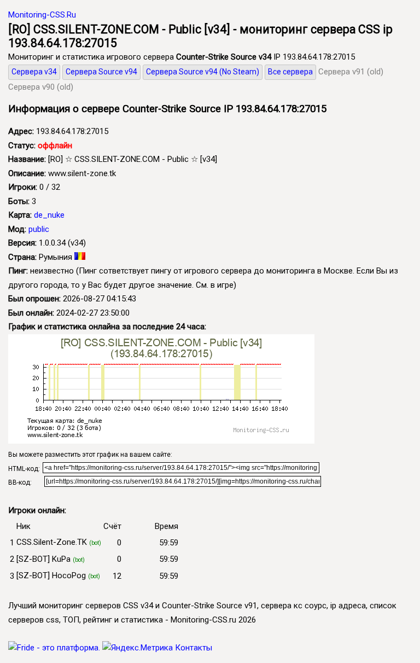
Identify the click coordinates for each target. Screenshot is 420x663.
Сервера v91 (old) (350, 72)
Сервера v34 (34, 71)
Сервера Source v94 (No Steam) (202, 71)
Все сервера (290, 71)
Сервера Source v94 (101, 71)
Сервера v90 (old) (40, 87)
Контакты (193, 648)
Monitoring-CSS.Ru (42, 15)
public (38, 229)
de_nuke (49, 215)
